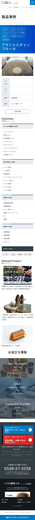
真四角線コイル (9, 138)
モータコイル (14, 32)
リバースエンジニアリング (13, 177)
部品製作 (7, 174)
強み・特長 (5, 499)
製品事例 (4, 502)
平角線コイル (6, 36)
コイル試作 (5, 254)
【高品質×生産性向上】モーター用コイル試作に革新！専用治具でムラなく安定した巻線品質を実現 (17, 317)
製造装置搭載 (6, 39)
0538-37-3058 (17, 468)
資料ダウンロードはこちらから (17, 517)
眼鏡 (5, 219)
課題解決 (25, 502)
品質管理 (20, 254)
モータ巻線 (7, 184)
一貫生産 (13, 254)
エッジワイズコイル (10, 148)
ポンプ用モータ (21, 29)
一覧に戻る (17, 111)
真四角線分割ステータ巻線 (11, 346)
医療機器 (22, 32)
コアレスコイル (9, 132)
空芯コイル (21, 36)
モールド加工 (8, 180)
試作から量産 (28, 254)
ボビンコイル (8, 145)
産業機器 (14, 36)
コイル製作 (12, 29)
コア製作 (5, 29)
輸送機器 (7, 238)
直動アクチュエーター (11, 213)
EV (5, 216)
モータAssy (5, 32)
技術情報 (20, 499)
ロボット (7, 242)
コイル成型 (7, 190)
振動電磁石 (7, 206)
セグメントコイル (10, 151)
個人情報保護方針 (17, 506)
